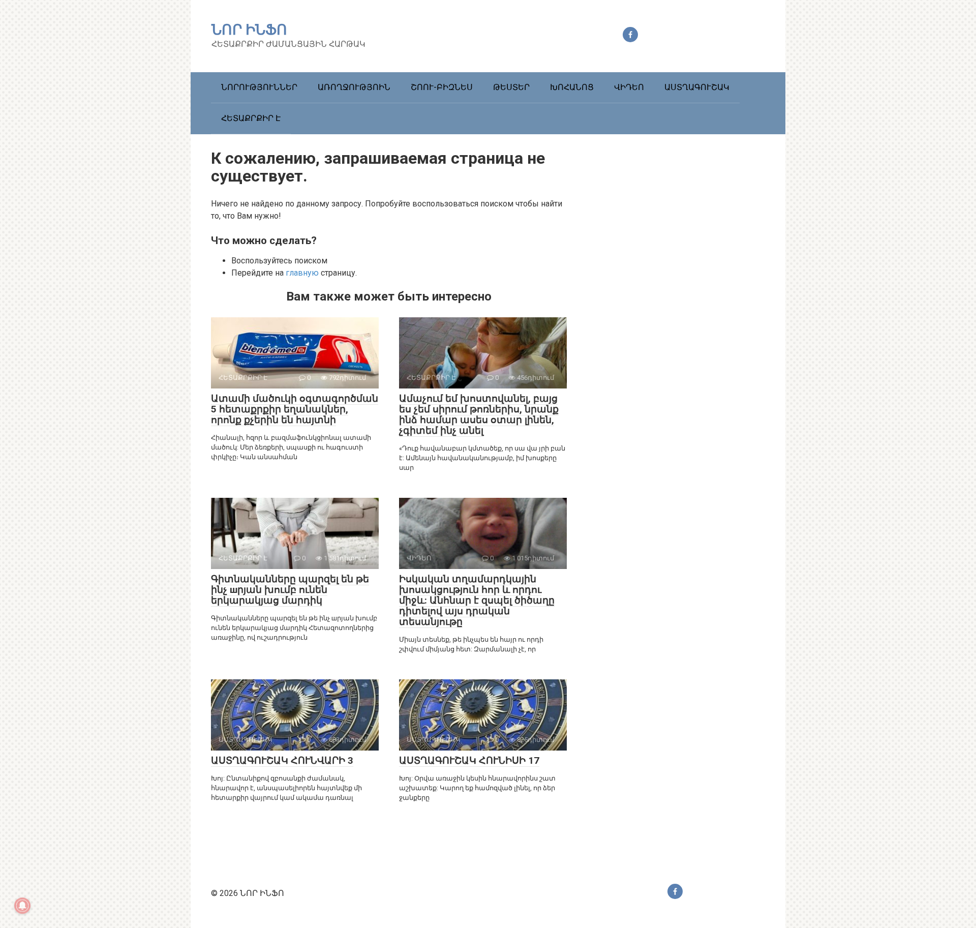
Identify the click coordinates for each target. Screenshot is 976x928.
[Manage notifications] (22, 905)
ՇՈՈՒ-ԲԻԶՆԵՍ (442, 87)
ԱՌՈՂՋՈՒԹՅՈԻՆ (354, 87)
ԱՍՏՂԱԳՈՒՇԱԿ (696, 87)
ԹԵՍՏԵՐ (511, 87)
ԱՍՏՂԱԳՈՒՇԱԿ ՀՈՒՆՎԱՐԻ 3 (282, 760)
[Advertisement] (689, 326)
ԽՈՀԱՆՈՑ (572, 87)
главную (302, 273)
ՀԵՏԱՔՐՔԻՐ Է (251, 118)
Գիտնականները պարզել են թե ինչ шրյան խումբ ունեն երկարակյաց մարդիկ (290, 589)
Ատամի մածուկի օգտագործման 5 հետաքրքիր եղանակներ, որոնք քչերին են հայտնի (294, 409)
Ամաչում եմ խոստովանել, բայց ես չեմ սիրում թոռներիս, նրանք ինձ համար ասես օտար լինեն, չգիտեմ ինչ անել (479, 414)
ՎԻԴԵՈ (629, 87)
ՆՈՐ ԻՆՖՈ (249, 29)
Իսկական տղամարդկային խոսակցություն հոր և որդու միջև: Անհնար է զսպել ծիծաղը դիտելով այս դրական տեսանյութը (477, 600)
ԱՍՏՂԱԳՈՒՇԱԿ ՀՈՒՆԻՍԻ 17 (469, 760)
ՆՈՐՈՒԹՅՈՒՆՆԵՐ (259, 87)
